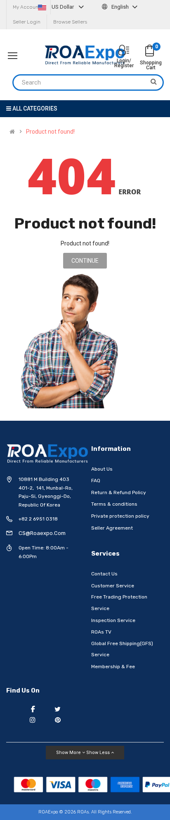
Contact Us (104, 574)
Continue (85, 260)
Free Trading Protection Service (119, 602)
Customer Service (112, 586)
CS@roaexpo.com (42, 533)
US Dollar (62, 7)
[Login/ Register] (123, 51)
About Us (102, 469)
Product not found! (50, 131)
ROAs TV (101, 632)
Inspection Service (113, 620)
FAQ (95, 480)
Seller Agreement (112, 528)
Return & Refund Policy (118, 492)
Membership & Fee (113, 666)
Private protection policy (120, 516)
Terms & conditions (114, 504)
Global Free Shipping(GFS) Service (122, 649)
